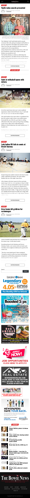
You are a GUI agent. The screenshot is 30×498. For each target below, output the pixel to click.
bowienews (9, 11)
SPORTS (11, 487)
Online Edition (23, 487)
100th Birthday (24, 489)
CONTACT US (15, 490)
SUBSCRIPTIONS (7, 489)
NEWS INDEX (6, 487)
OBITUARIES (17, 487)
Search (2, 269)
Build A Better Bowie (16, 489)
